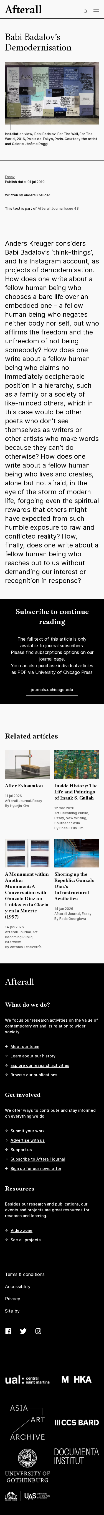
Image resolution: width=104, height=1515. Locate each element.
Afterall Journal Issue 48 (58, 208)
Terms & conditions (25, 1274)
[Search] (85, 11)
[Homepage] (23, 9)
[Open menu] (96, 11)
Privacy (12, 1298)
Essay (10, 177)
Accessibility (18, 1286)
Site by (12, 1311)
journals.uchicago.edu (52, 689)
